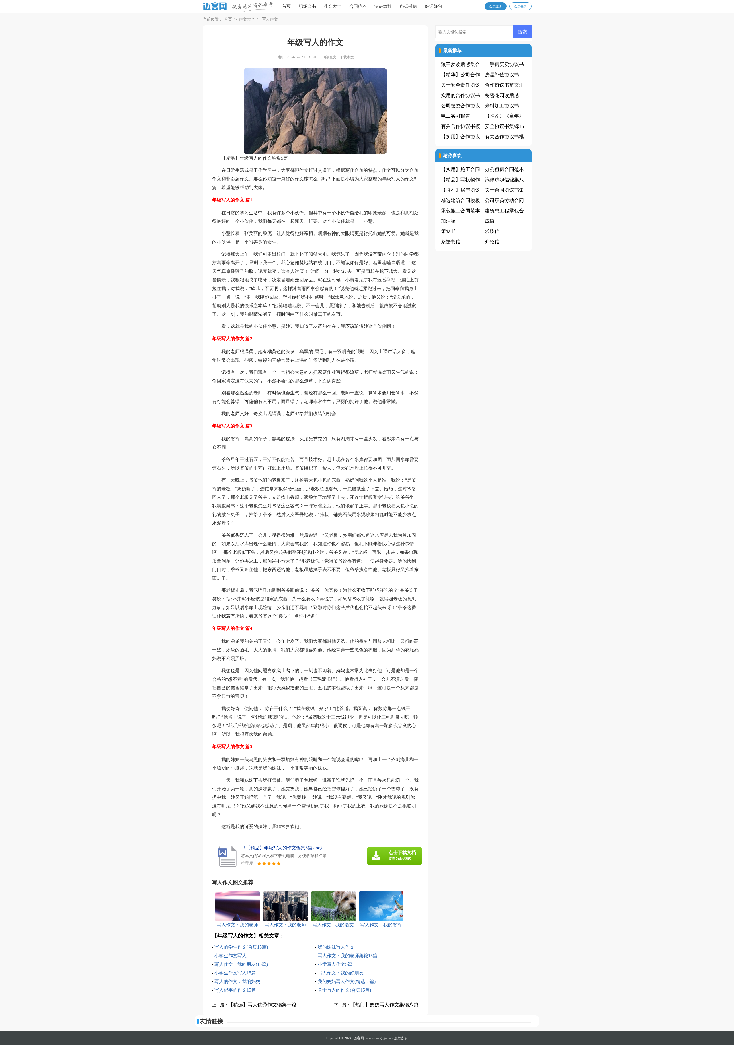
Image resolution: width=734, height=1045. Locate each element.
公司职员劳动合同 (504, 200)
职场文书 (307, 6)
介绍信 (492, 241)
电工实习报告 (455, 116)
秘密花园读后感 (502, 95)
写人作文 (270, 19)
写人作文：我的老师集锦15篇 (347, 955)
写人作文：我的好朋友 (341, 972)
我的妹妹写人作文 (336, 947)
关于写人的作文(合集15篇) (344, 990)
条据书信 (408, 6)
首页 (286, 6)
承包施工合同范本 (460, 210)
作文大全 (332, 6)
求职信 (492, 231)
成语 (490, 221)
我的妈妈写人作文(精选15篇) (347, 981)
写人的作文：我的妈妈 (237, 981)
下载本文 (347, 57)
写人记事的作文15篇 (235, 990)
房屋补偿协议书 (502, 74)
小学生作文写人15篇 (235, 972)
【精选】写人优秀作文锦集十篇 (262, 1004)
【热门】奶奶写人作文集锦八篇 (384, 1004)
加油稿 (448, 221)
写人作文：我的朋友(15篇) (241, 964)
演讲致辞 (383, 6)
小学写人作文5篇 (335, 964)
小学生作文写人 (230, 955)
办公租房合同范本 (504, 169)
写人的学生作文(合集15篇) (241, 947)
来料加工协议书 (502, 105)
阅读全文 (329, 57)
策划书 (448, 231)
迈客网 (359, 1038)
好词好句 (433, 6)
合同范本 (357, 6)
